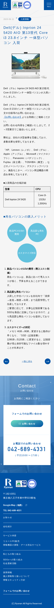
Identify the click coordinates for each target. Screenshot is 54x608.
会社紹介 (7, 526)
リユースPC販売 (11, 541)
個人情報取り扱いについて (16, 576)
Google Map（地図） (13, 505)
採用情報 (7, 572)
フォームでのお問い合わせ (16, 591)
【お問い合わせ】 (12, 117)
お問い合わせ (28, 424)
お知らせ (7, 517)
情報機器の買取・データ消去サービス (22, 545)
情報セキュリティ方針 (14, 580)
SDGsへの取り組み (13, 560)
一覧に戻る (27, 361)
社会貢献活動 (9, 563)
